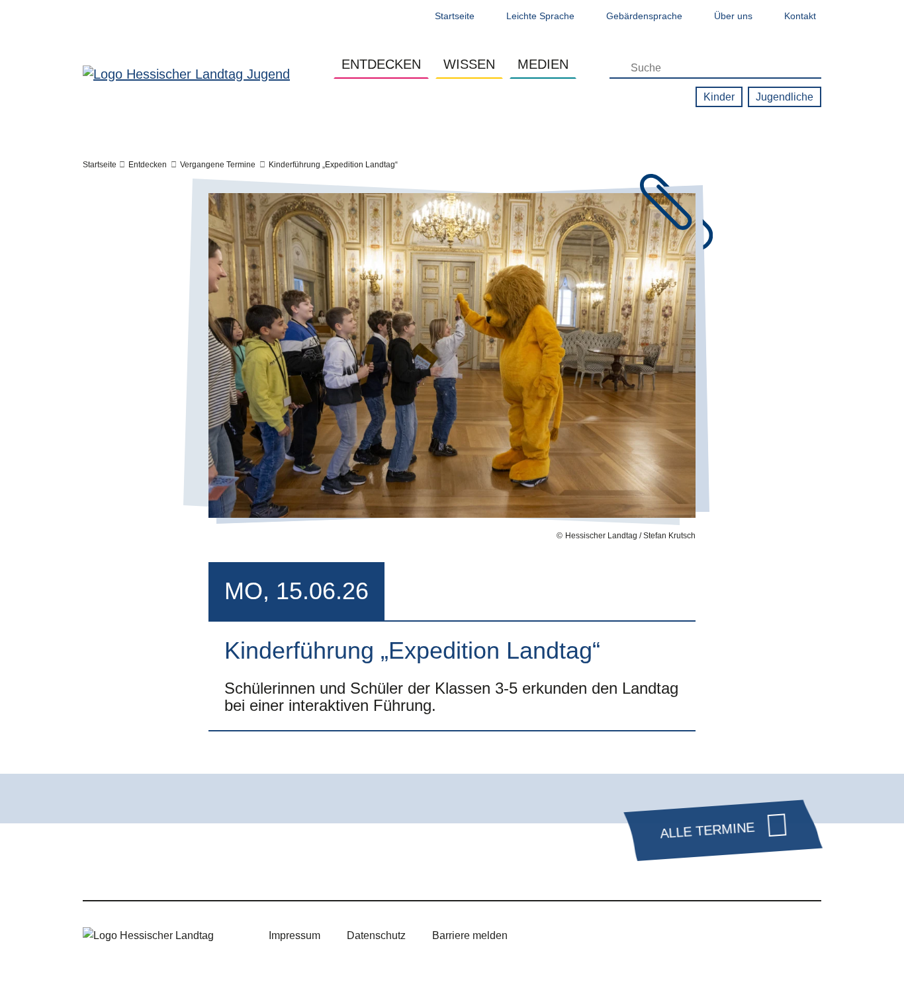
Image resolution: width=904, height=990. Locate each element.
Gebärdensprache (644, 16)
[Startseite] (186, 73)
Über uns (733, 16)
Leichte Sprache (540, 16)
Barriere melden (470, 935)
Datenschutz (376, 935)
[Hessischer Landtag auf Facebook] (612, 935)
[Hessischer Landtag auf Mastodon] (727, 935)
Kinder (719, 97)
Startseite (455, 16)
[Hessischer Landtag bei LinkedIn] (765, 935)
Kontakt (800, 16)
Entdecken (147, 164)
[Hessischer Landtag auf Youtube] (689, 935)
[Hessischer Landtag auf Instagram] (650, 935)
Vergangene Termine (217, 164)
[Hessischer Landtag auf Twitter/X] (574, 935)
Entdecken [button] (381, 64)
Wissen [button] (469, 64)
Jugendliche (784, 97)
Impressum (294, 935)
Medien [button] (543, 64)
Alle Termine (707, 830)
